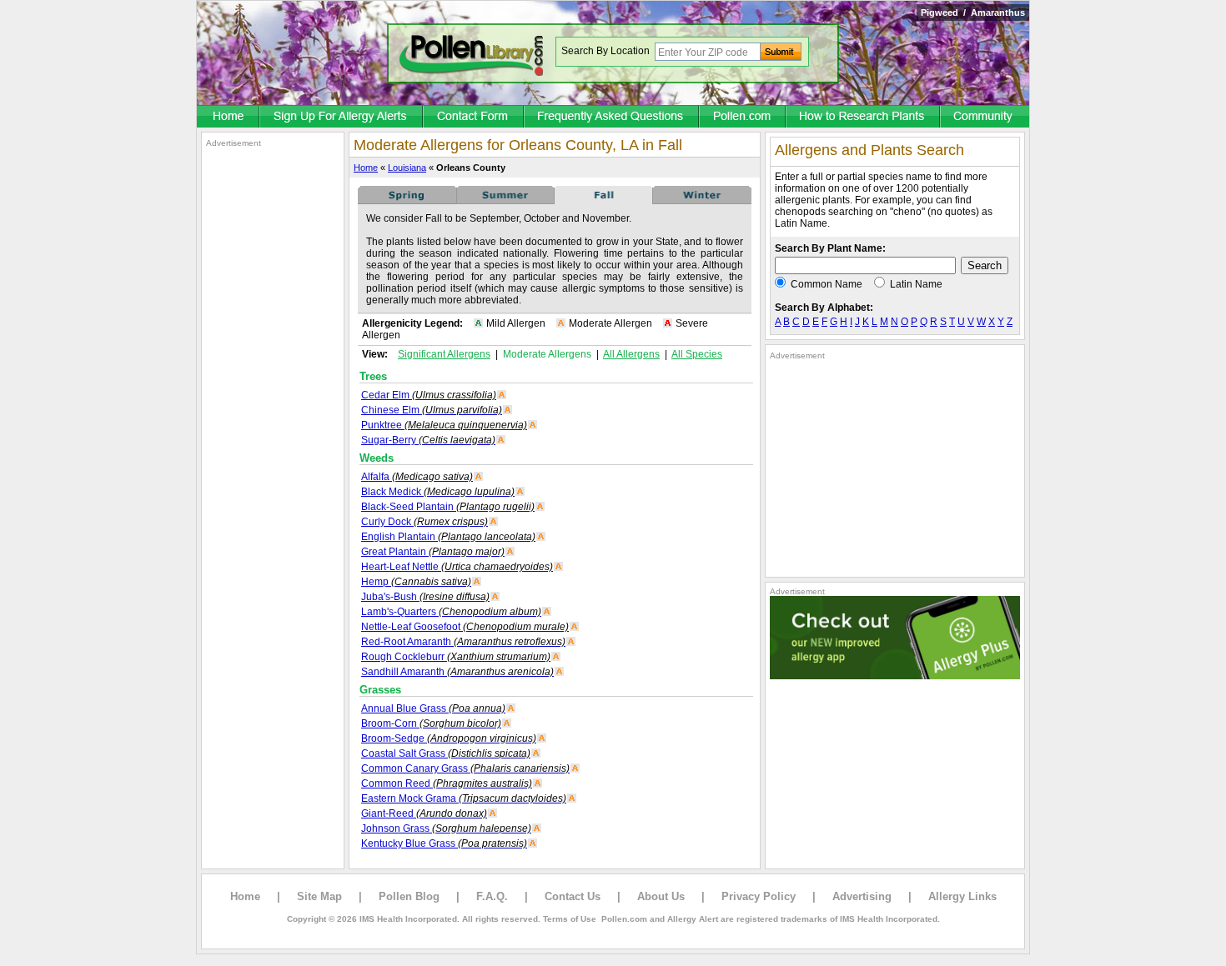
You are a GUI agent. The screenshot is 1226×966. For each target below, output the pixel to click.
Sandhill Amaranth (457, 672)
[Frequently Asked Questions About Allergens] (612, 117)
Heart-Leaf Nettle (457, 567)
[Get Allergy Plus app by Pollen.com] (895, 676)
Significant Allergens (444, 354)
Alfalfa (417, 477)
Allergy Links (962, 896)
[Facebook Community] (985, 117)
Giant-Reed (424, 813)
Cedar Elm (428, 395)
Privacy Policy (758, 896)
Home (366, 168)
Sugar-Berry (428, 440)
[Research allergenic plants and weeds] (228, 117)
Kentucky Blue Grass (444, 843)
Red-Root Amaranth (463, 642)
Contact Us (572, 896)
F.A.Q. (492, 896)
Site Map (319, 896)
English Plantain (448, 537)
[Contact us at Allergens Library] (474, 117)
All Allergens (631, 354)
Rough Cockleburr (455, 657)
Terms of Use (569, 918)
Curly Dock (424, 522)
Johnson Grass (446, 828)
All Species (696, 354)
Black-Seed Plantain (448, 507)
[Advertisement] (272, 398)
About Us (661, 896)
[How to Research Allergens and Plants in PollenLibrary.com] (863, 117)
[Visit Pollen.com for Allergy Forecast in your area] (743, 117)
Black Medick (438, 492)
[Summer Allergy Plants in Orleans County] (505, 201)
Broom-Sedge (448, 738)
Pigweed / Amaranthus (973, 13)
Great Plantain (433, 552)
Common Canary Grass (465, 768)
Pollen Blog (409, 896)
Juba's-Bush (425, 597)
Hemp (416, 582)
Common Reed (446, 783)
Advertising (862, 896)
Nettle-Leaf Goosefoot (465, 627)
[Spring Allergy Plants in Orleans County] (407, 201)
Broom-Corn (431, 723)
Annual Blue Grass (433, 708)
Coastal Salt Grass (445, 753)
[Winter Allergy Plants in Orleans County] (702, 201)
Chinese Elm (431, 410)
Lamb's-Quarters (451, 612)
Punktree (444, 425)
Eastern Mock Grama (463, 798)
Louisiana (407, 168)
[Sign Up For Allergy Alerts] (342, 117)
